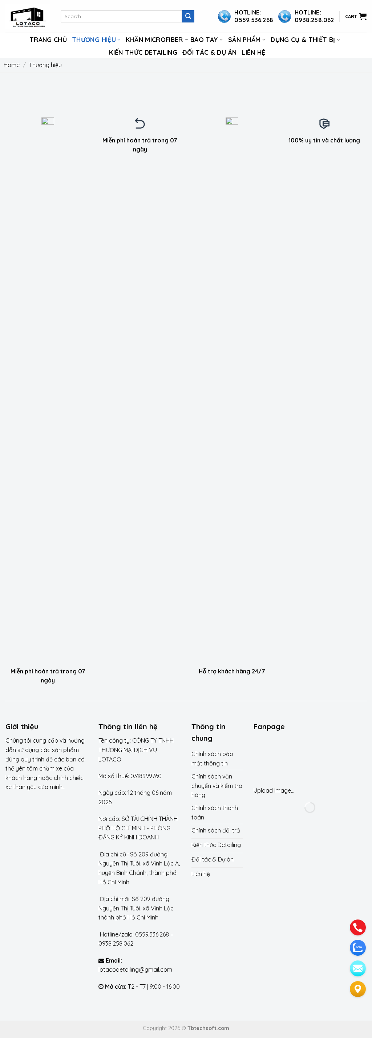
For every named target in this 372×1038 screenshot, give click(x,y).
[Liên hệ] (358, 989)
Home (12, 64)
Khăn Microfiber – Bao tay (172, 39)
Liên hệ (253, 52)
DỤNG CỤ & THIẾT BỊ (303, 39)
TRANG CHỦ (48, 39)
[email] (358, 968)
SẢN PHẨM (244, 39)
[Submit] (188, 16)
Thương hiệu (94, 39)
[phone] (358, 927)
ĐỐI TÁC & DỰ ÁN (209, 52)
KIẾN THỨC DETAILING (143, 52)
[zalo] (358, 948)
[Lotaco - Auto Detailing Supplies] (27, 16)
